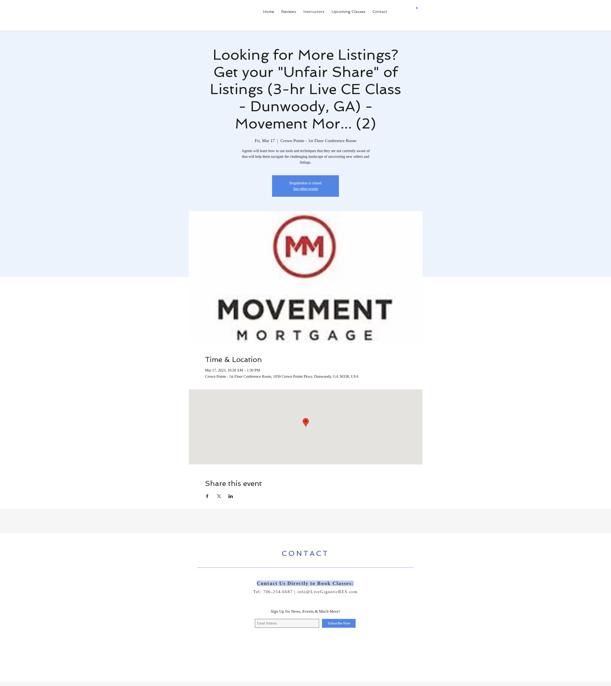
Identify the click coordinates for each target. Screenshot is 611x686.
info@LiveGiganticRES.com (327, 591)
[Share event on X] (219, 496)
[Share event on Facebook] (207, 496)
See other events (305, 189)
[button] (417, 7)
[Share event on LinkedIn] (230, 496)
